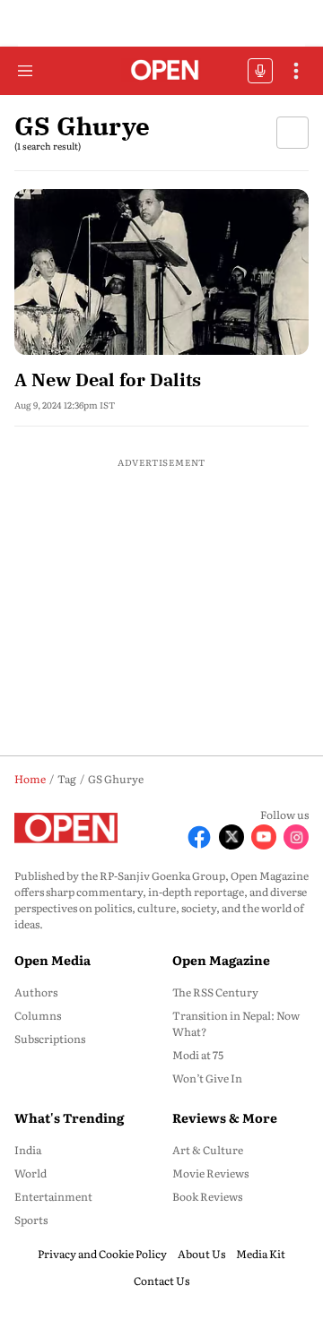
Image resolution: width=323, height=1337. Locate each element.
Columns (37, 1015)
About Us (201, 1254)
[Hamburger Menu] (25, 71)
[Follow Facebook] (199, 837)
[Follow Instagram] (296, 837)
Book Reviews (207, 1196)
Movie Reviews (210, 1173)
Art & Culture (207, 1150)
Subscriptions (49, 1039)
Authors (35, 992)
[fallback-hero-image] (161, 272)
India (27, 1150)
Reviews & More (224, 1117)
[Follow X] (231, 837)
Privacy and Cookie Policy (102, 1254)
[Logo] (162, 71)
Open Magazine (221, 960)
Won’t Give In (207, 1078)
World (30, 1173)
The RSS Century (215, 992)
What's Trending (69, 1117)
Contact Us (161, 1280)
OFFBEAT (260, 70)
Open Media (52, 960)
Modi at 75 (197, 1055)
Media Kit (260, 1254)
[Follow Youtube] (263, 837)
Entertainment (53, 1196)
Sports (31, 1220)
